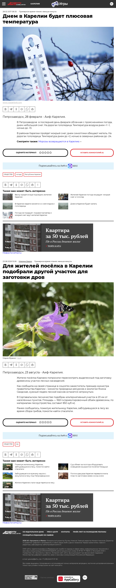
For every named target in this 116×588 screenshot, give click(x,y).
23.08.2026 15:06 (9, 261)
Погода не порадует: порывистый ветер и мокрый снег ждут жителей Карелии (33, 214)
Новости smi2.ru (12, 253)
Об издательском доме (33, 532)
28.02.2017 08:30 (10, 11)
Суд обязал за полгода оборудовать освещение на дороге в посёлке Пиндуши (89, 465)
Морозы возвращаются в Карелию (59, 141)
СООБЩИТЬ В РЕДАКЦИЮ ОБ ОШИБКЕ (38, 535)
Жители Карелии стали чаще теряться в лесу (34, 483)
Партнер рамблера (47, 577)
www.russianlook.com (12, 102)
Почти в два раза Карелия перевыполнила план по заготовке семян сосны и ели (89, 475)
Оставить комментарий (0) (92, 153)
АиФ (19, 358)
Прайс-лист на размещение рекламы (89, 532)
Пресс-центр (52, 532)
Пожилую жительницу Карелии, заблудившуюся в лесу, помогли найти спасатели (32, 466)
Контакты (65, 532)
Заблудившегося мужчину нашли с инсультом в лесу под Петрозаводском (32, 475)
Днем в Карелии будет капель (83, 204)
